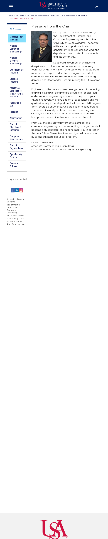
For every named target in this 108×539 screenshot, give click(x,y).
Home (11, 16)
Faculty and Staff (15, 104)
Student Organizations (16, 146)
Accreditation (16, 118)
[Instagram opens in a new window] (21, 190)
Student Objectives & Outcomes (15, 127)
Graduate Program (14, 80)
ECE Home (15, 29)
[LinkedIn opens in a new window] (17, 190)
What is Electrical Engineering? (16, 60)
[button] (97, 6)
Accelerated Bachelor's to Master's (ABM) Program (17, 92)
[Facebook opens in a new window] (13, 190)
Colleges (20, 16)
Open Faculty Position (16, 156)
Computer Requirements (16, 137)
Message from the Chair (16, 38)
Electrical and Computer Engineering (69, 16)
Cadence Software (14, 165)
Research (14, 111)
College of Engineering (37, 16)
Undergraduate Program (16, 71)
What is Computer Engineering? (16, 48)
